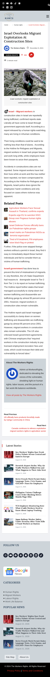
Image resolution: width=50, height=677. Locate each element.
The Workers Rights (17, 48)
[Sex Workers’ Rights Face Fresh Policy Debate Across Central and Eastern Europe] (8, 454)
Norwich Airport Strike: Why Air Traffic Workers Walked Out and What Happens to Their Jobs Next (30, 467)
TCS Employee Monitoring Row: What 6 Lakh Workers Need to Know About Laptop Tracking (29, 508)
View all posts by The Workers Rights (23, 395)
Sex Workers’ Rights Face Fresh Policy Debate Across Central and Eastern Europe (30, 454)
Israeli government (13, 268)
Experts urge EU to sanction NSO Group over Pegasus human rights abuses (25, 218)
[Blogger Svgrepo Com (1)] (11, 7)
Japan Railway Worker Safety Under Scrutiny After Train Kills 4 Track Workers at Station (30, 521)
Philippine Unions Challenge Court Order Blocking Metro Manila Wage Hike (28, 494)
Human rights (18, 25)
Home (6, 25)
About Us (24, 657)
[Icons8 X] (19, 3)
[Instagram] (3, 3)
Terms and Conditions (32, 671)
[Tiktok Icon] (15, 3)
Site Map (10, 657)
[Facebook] (11, 3)
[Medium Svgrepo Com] (7, 7)
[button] (47, 16)
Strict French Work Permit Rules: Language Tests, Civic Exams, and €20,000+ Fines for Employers (30, 481)
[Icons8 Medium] (21, 555)
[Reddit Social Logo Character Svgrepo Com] (3, 7)
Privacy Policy (14, 671)
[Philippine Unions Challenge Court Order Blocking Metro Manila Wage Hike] (8, 495)
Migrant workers (24, 111)
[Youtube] (7, 3)
